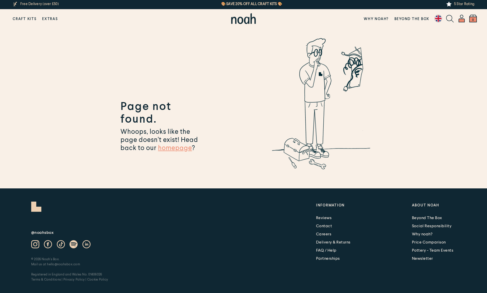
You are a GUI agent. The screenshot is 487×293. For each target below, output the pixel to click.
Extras (50, 19)
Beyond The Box (412, 19)
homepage (175, 147)
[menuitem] (24, 18)
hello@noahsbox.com (63, 264)
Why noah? (376, 19)
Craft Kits (25, 19)
